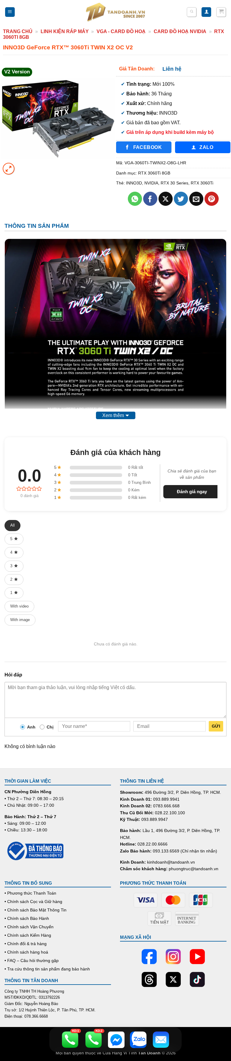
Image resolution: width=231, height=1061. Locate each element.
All (12, 525)
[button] (10, 12)
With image (20, 619)
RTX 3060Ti (202, 183)
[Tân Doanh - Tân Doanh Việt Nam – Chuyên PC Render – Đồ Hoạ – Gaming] (115, 12)
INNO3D (134, 183)
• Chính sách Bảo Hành (27, 918)
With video (19, 606)
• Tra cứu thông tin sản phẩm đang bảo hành (47, 969)
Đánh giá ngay (192, 491)
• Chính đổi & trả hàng (26, 944)
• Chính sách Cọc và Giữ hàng (33, 901)
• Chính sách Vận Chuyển (29, 927)
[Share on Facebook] (150, 199)
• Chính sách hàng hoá (26, 952)
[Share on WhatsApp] (135, 199)
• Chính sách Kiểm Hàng (28, 935)
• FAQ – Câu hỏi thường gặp (32, 960)
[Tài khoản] (206, 12)
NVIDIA (151, 183)
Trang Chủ (17, 31)
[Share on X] (166, 199)
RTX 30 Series (174, 183)
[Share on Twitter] (181, 199)
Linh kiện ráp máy (65, 31)
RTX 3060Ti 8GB (154, 173)
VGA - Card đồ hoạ (121, 31)
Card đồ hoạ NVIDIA (180, 31)
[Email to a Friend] (196, 199)
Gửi (216, 726)
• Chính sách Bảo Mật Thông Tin (35, 910)
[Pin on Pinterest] (212, 199)
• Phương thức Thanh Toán (30, 893)
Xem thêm (113, 415)
